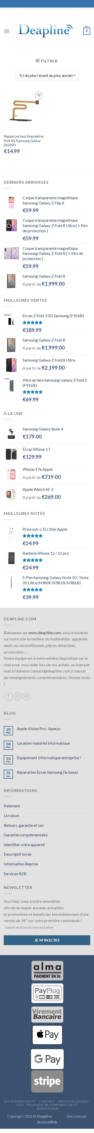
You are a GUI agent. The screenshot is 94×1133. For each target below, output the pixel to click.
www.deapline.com (44, 632)
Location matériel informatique (43, 743)
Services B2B (15, 873)
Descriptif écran (18, 854)
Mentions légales (73, 1101)
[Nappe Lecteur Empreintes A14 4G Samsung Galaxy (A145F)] (24, 110)
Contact (47, 1101)
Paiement (12, 805)
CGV (20, 1105)
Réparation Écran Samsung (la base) (47, 772)
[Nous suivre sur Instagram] (17, 696)
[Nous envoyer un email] (26, 696)
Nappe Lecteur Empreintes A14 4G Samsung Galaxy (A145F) (24, 140)
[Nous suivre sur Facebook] (8, 696)
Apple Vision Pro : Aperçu (38, 728)
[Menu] (7, 31)
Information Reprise (21, 863)
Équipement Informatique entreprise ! (49, 757)
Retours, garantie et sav (24, 825)
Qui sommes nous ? (20, 1101)
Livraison (11, 815)
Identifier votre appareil (24, 844)
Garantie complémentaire (26, 834)
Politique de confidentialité (52, 1105)
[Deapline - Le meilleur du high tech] (46, 31)
